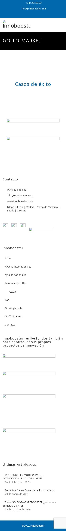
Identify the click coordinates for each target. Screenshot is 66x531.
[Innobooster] (16, 25)
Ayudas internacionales (18, 266)
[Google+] (39, 15)
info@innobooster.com (34, 8)
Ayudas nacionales (15, 274)
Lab (7, 300)
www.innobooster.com (20, 201)
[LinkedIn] (33, 15)
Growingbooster (14, 308)
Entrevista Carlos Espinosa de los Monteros (30, 490)
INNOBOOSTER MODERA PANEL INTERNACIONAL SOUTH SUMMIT (23, 476)
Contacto (10, 324)
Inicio (8, 258)
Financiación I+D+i (15, 283)
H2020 (12, 291)
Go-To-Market (13, 316)
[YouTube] (26, 15)
